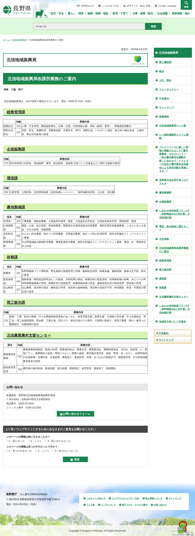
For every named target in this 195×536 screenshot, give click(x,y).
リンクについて (108, 505)
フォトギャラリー (169, 89)
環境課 (12, 178)
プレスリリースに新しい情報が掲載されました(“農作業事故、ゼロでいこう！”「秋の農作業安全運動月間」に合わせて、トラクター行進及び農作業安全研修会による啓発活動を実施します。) (173, 159)
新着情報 (164, 116)
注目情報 (164, 239)
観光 (161, 71)
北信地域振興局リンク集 (172, 125)
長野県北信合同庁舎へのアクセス (173, 182)
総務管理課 (16, 112)
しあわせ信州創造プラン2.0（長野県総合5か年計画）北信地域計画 (174, 214)
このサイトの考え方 (95, 498)
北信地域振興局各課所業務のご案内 (173, 250)
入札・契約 (165, 80)
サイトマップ (166, 107)
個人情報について (153, 498)
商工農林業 (165, 62)
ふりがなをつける (110, 6)
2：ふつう (36, 441)
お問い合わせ (160, 505)
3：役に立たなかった (59, 441)
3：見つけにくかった (66, 451)
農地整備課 (16, 207)
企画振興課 (16, 149)
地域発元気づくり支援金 (172, 321)
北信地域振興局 (19, 40)
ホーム (6, 40)
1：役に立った (17, 441)
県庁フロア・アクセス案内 (134, 505)
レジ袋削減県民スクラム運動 (173, 136)
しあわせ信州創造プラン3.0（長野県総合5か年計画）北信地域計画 (174, 309)
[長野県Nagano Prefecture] (17, 9)
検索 (186, 7)
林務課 (12, 257)
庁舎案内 (164, 98)
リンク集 (90, 505)
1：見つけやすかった (20, 451)
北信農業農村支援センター (29, 335)
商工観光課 (16, 302)
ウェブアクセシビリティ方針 (125, 498)
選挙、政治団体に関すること (173, 228)
